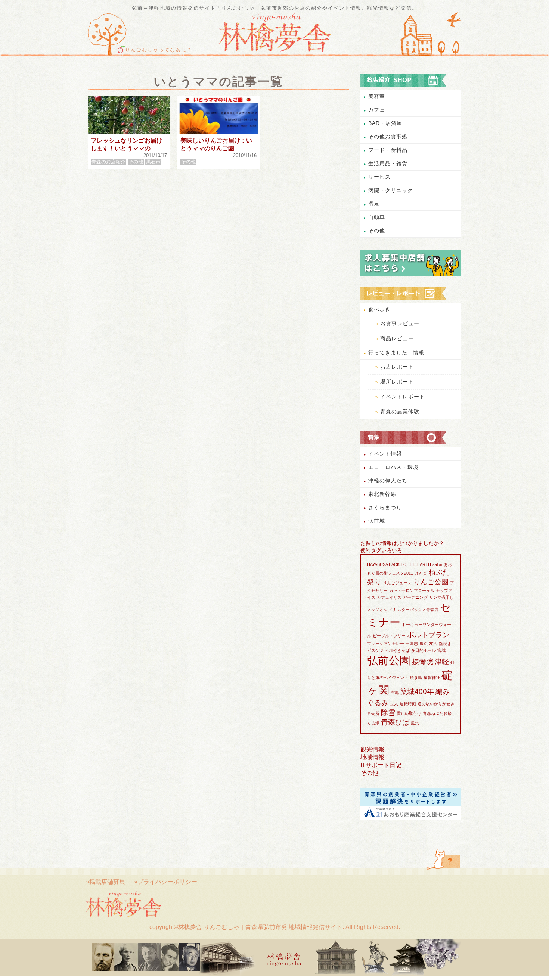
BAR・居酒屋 (385, 123)
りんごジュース (397, 583)
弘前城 (376, 521)
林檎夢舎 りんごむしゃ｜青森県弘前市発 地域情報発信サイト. (261, 927)
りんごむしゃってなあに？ (158, 50)
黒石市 (153, 162)
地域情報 (372, 757)
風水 (415, 723)
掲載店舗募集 (107, 882)
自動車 (376, 217)
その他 (135, 162)
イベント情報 (385, 454)
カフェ (376, 110)
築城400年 (417, 691)
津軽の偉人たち (387, 481)
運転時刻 (408, 703)
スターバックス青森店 (417, 609)
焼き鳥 (416, 677)
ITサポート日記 (380, 765)
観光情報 (372, 749)
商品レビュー (397, 338)
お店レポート (397, 367)
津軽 (442, 662)
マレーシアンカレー (385, 643)
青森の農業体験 (399, 412)
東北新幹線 (382, 494)
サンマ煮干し (441, 597)
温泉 (373, 204)
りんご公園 (431, 582)
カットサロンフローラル (411, 590)
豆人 (394, 703)
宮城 (441, 650)
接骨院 (422, 662)
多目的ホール (423, 650)
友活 (433, 643)
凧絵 (423, 643)
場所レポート (397, 382)
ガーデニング (415, 597)
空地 (395, 692)
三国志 (412, 643)
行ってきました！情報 (396, 353)
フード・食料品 (387, 150)
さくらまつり (385, 507)
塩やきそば (399, 650)
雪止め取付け (409, 713)
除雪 (388, 712)
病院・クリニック (390, 190)
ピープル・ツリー (389, 636)
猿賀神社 (432, 677)
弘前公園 (388, 660)
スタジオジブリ (381, 609)
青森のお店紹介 (108, 162)
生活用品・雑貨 (387, 163)
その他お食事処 (387, 137)
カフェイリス (389, 597)
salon (437, 564)
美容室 (376, 96)
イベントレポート (402, 397)
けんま (421, 573)
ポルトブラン (428, 635)
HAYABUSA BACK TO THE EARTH (399, 564)
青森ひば (395, 722)
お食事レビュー (399, 323)
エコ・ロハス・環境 (393, 467)
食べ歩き (379, 309)
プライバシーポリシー (167, 882)
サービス (379, 177)
